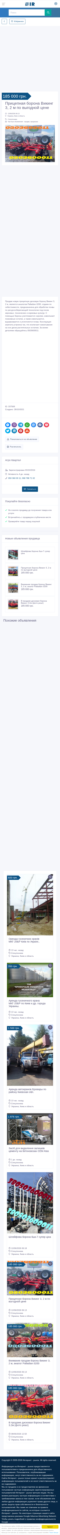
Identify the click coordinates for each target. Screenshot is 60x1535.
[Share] (7, 424)
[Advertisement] (30, 58)
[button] (9, 143)
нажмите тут (14, 1522)
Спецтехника (12, 119)
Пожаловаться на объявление (23, 439)
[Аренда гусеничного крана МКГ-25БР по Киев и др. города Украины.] (30, 980)
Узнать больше (53, 1532)
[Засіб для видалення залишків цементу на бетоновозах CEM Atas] (30, 1129)
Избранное (19, 21)
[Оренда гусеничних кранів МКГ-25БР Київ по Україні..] (30, 904)
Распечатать (15, 447)
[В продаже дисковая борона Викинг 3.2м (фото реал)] (14, 604)
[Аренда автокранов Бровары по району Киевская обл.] (30, 1055)
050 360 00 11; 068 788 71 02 (21, 478)
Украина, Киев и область (16, 116)
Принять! (50, 1527)
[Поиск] (48, 12)
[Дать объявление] (55, 4)
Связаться (31, 489)
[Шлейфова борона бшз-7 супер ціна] (14, 554)
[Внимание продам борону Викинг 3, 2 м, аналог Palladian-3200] (14, 587)
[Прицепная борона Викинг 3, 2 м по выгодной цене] (14, 571)
